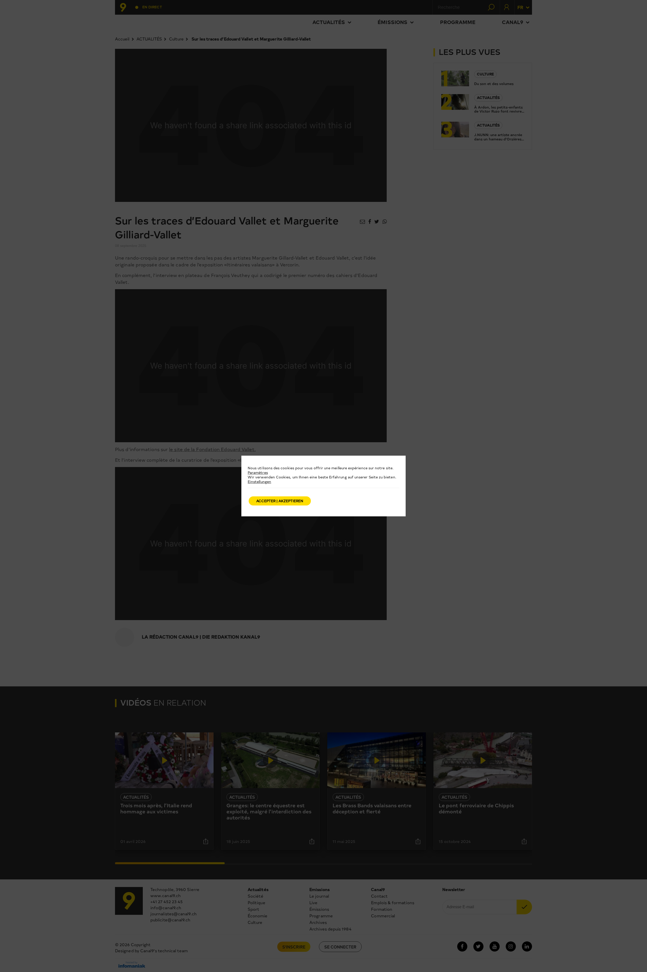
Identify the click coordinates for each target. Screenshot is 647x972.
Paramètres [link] (258, 472)
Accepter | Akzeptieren (279, 500)
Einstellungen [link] (259, 481)
